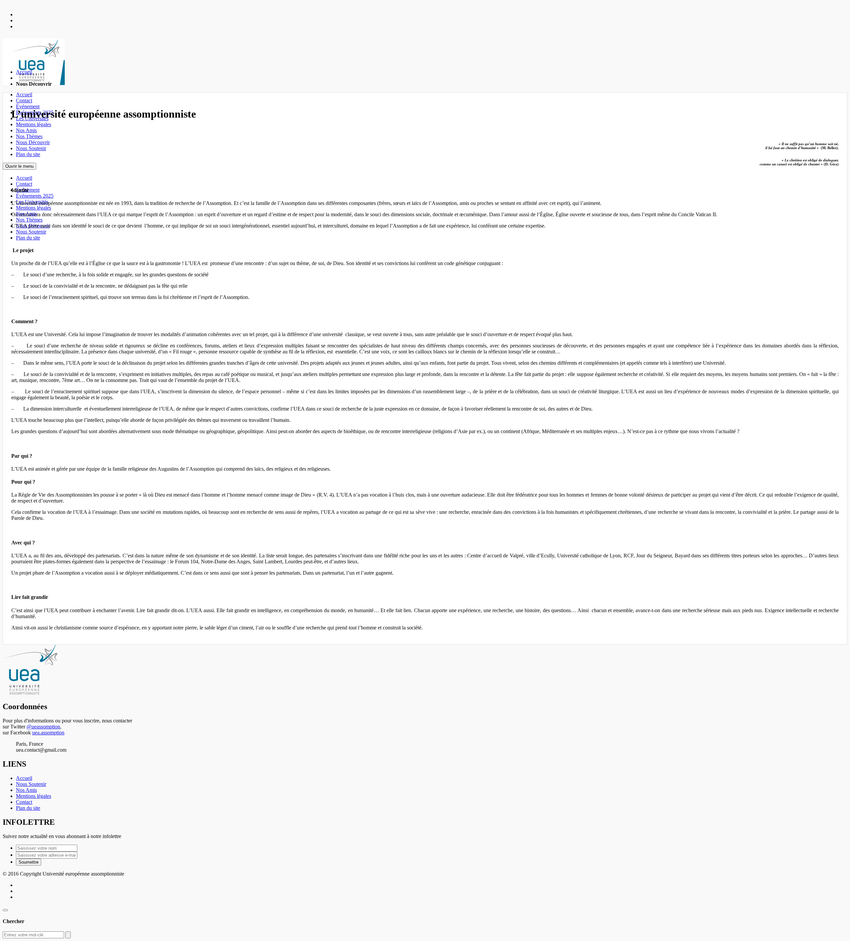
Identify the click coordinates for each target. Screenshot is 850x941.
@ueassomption (43, 726)
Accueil (24, 94)
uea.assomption (48, 732)
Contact (24, 100)
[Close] (5, 910)
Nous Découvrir (33, 142)
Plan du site (28, 154)
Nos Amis (26, 130)
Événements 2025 (34, 196)
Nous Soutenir (31, 148)
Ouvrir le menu (19, 166)
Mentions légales (33, 124)
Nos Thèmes (29, 136)
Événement (28, 106)
